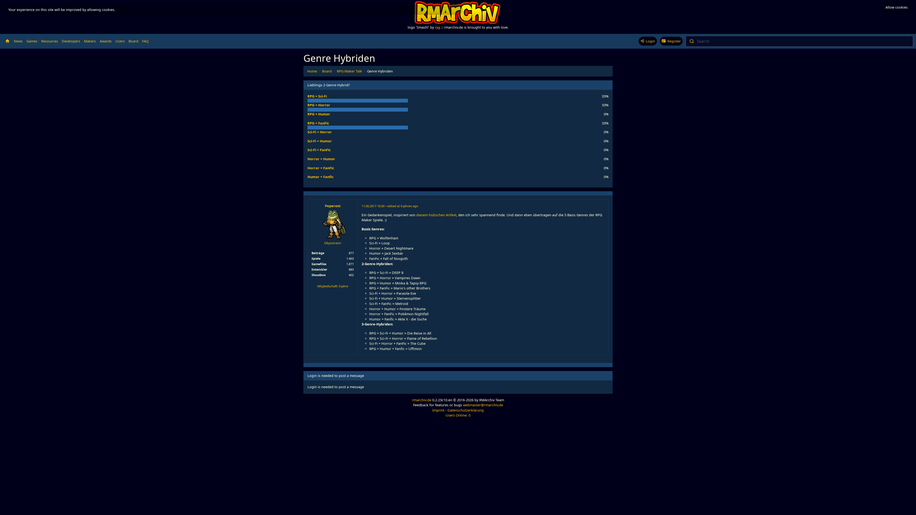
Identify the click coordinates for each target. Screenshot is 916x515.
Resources (49, 41)
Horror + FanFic (320, 168)
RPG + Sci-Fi (317, 96)
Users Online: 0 (458, 415)
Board (133, 41)
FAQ (145, 41)
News (18, 41)
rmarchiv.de (421, 400)
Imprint (438, 410)
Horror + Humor (321, 159)
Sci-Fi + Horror (319, 132)
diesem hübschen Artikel (436, 215)
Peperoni (332, 206)
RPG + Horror (318, 105)
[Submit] (691, 41)
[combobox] (799, 41)
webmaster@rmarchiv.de (483, 405)
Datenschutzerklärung (466, 410)
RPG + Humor (318, 114)
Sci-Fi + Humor (319, 141)
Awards (106, 41)
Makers (90, 41)
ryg (437, 27)
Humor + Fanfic (320, 177)
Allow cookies (896, 7)
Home (312, 71)
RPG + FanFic (318, 123)
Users (120, 41)
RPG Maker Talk (349, 71)
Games (31, 41)
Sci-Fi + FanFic (319, 150)
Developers (71, 41)
